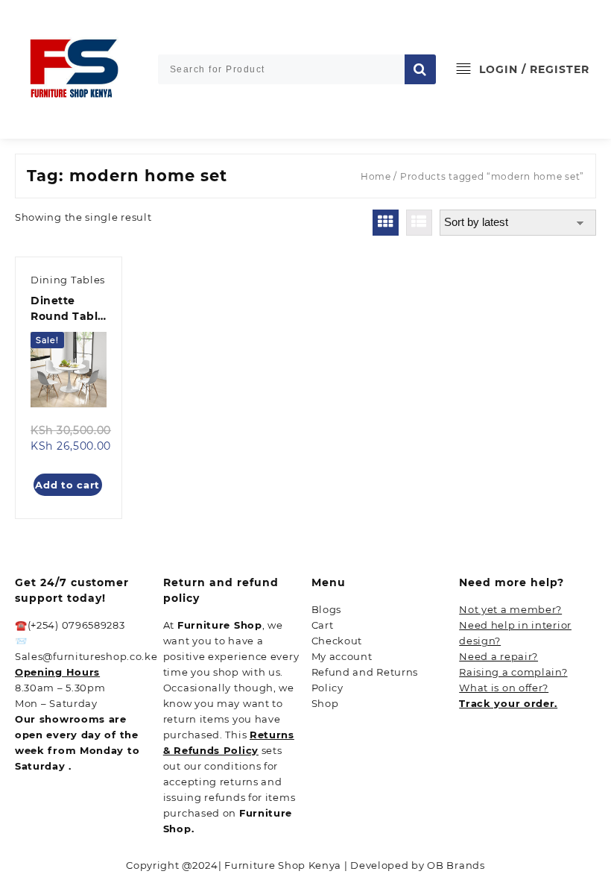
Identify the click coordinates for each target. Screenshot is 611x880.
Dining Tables (68, 280)
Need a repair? (498, 656)
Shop (325, 703)
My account (342, 656)
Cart (322, 625)
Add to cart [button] (67, 485)
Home (376, 176)
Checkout (337, 641)
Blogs (326, 609)
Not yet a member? (510, 609)
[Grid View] (386, 223)
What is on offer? (503, 688)
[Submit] (420, 69)
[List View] (419, 223)
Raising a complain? (513, 672)
